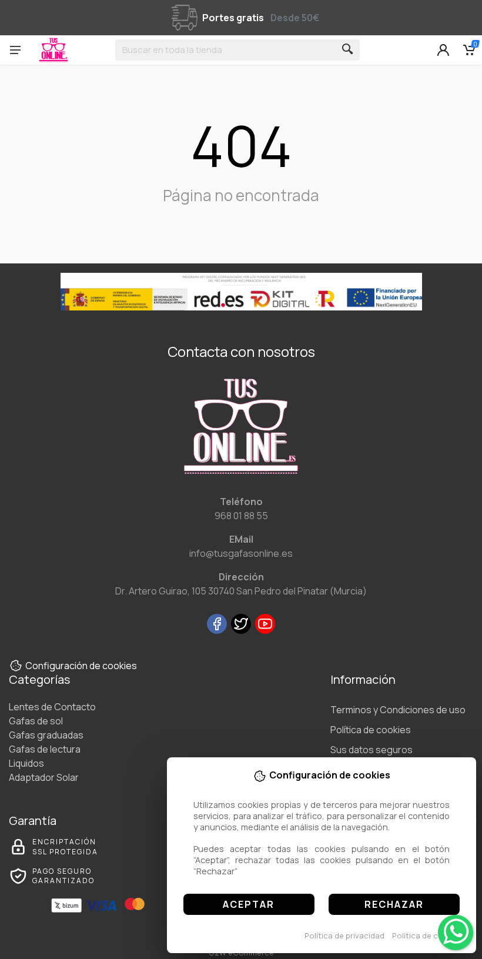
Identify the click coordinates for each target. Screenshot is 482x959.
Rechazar (394, 904)
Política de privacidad (344, 935)
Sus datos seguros (371, 749)
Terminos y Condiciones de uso (398, 709)
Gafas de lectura (45, 749)
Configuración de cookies (81, 665)
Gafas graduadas (46, 735)
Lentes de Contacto (52, 706)
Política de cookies (427, 935)
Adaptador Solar (44, 777)
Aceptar (249, 904)
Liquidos (26, 763)
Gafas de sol (36, 720)
